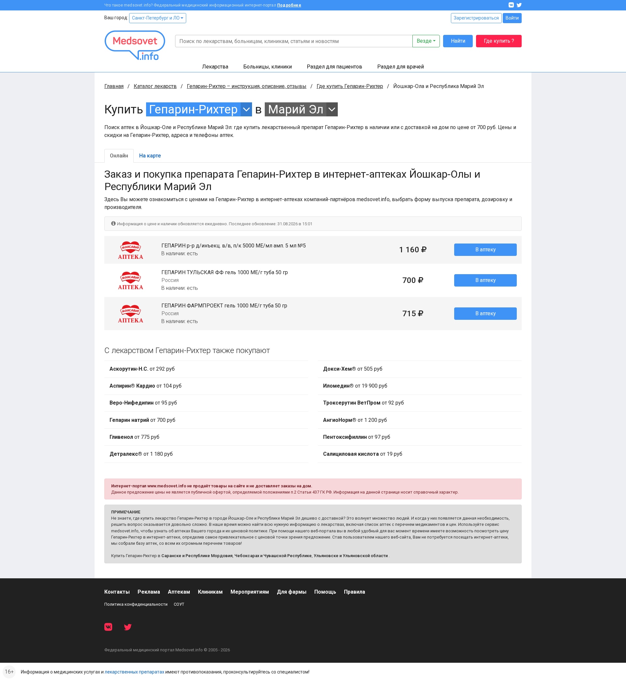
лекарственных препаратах (134, 671)
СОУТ (179, 604)
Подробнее (289, 5)
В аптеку (485, 249)
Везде (424, 41)
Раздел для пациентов (334, 67)
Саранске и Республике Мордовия (196, 555)
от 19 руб (362, 454)
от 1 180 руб (141, 454)
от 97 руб (356, 437)
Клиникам (210, 592)
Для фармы (291, 592)
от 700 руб (142, 420)
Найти (458, 41)
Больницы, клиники (267, 67)
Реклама (149, 592)
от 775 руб (134, 437)
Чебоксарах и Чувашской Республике (273, 555)
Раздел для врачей (400, 67)
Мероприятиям (250, 592)
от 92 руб (363, 403)
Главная (114, 86)
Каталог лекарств (155, 86)
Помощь (325, 592)
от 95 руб (143, 403)
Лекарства (215, 67)
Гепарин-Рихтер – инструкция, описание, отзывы (246, 86)
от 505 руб (352, 369)
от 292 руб (142, 369)
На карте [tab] (150, 156)
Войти (512, 18)
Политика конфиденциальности (136, 604)
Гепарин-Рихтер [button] (193, 109)
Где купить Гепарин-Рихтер (350, 86)
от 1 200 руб (355, 420)
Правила (354, 592)
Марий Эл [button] (295, 109)
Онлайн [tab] (119, 156)
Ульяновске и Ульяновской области (351, 555)
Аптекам (179, 592)
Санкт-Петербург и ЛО (156, 18)
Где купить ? (499, 41)
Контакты (117, 592)
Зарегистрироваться (476, 18)
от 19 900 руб (355, 386)
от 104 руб (146, 386)
